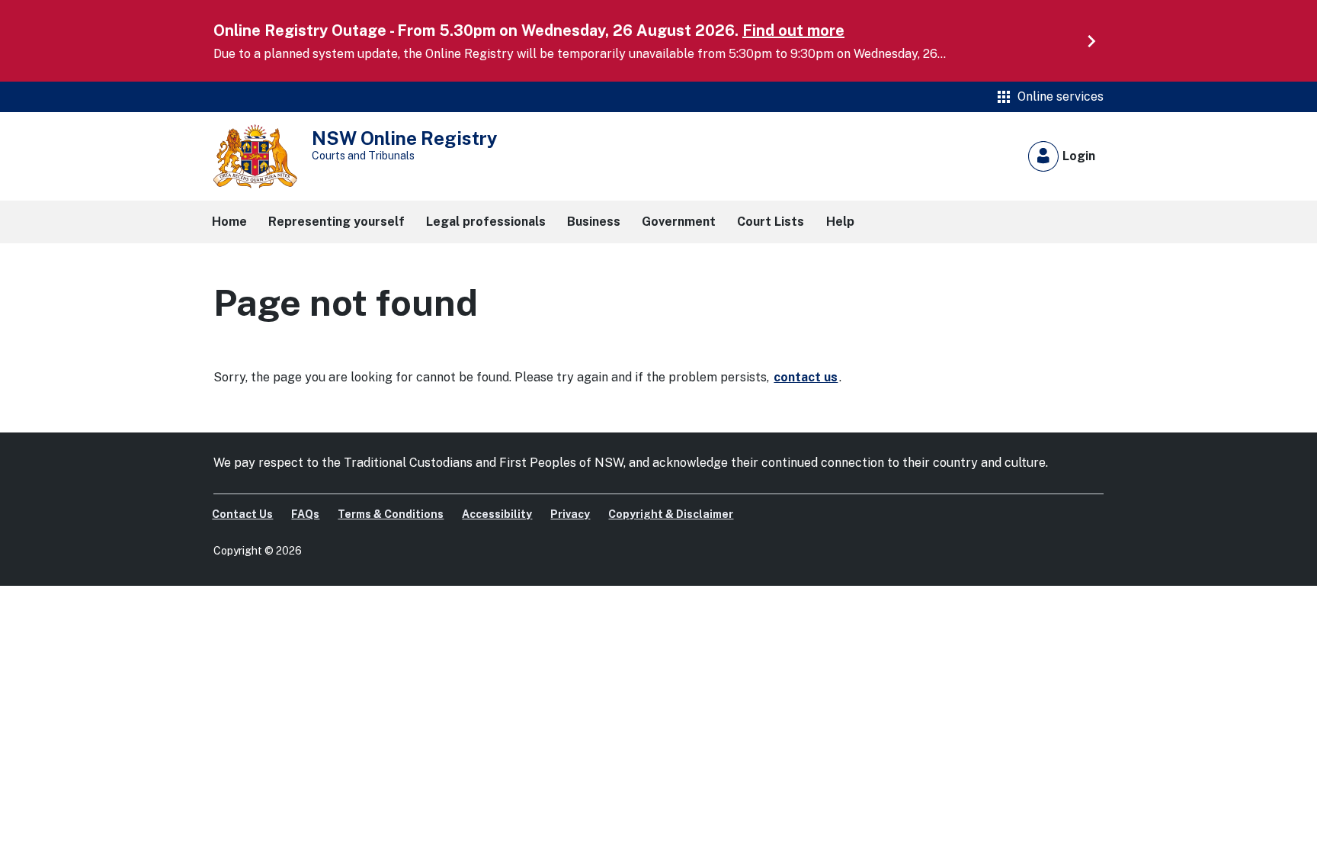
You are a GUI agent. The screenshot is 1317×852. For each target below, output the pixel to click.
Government (679, 221)
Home (229, 221)
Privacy (570, 514)
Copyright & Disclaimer (670, 514)
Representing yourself (336, 221)
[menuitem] (243, 514)
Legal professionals (486, 221)
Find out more (793, 30)
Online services (1049, 97)
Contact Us (242, 514)
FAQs (305, 514)
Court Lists (770, 221)
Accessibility (497, 514)
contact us (806, 377)
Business (593, 221)
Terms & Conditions (391, 514)
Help (840, 221)
